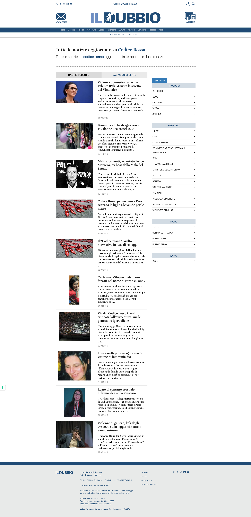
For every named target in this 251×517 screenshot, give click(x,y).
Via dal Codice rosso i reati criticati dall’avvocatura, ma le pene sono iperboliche (119, 317)
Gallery (157, 102)
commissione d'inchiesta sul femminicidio (169, 150)
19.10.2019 (103, 194)
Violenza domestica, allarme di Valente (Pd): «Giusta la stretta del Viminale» (119, 86)
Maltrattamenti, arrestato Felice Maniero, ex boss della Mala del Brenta (121, 165)
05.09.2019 (103, 270)
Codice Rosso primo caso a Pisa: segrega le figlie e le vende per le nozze (121, 205)
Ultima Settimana (163, 232)
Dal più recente (78, 74)
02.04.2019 (103, 346)
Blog (155, 97)
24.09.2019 (103, 234)
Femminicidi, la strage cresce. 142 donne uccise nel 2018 (119, 127)
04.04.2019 (103, 306)
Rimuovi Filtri (159, 81)
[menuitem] (62, 30)
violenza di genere (164, 199)
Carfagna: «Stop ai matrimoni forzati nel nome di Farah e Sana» (121, 279)
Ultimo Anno (160, 244)
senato (157, 181)
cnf (155, 136)
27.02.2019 (103, 452)
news (156, 131)
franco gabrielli (163, 164)
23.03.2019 (103, 382)
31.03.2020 (103, 118)
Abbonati (191, 22)
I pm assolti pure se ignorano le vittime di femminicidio (120, 355)
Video (156, 108)
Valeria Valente (162, 187)
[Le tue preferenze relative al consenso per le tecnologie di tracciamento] (3, 388)
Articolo (158, 91)
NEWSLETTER (61, 21)
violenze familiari (163, 210)
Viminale (158, 193)
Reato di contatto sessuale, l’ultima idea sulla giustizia (117, 391)
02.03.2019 (103, 415)
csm (155, 158)
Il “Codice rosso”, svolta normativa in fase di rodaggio (118, 243)
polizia (157, 175)
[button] (188, 3)
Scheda (157, 114)
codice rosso (160, 142)
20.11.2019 (103, 154)
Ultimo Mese (159, 238)
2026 (155, 261)
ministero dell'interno (166, 169)
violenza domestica (164, 204)
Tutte (156, 227)
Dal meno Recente (124, 74)
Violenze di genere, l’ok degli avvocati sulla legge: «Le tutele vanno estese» (119, 426)
